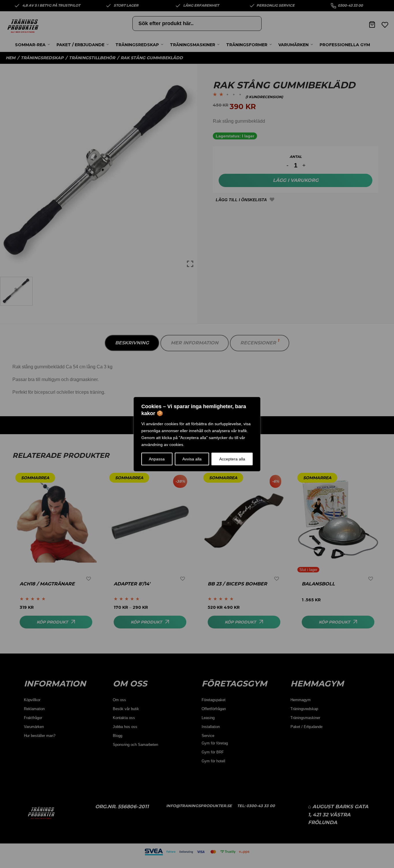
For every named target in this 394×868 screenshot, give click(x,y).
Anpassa (157, 459)
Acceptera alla (232, 459)
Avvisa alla (192, 459)
